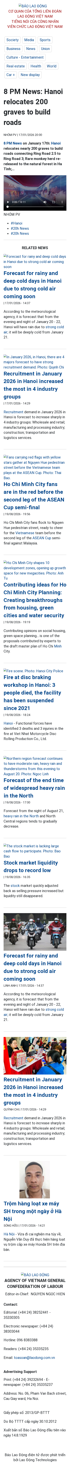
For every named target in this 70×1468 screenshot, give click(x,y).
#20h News (20, 228)
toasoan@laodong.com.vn (34, 1357)
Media (29, 40)
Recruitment (13, 412)
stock (15, 885)
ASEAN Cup (41, 538)
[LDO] (35, 261)
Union (45, 49)
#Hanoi (16, 223)
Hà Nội (9, 1234)
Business (13, 49)
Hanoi (56, 143)
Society (12, 40)
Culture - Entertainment (25, 57)
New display (30, 75)
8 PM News (13, 143)
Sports (45, 40)
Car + (10, 75)
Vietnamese (24, 533)
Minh (58, 646)
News (30, 49)
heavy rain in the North (21, 816)
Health (36, 66)
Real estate (15, 66)
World (51, 66)
